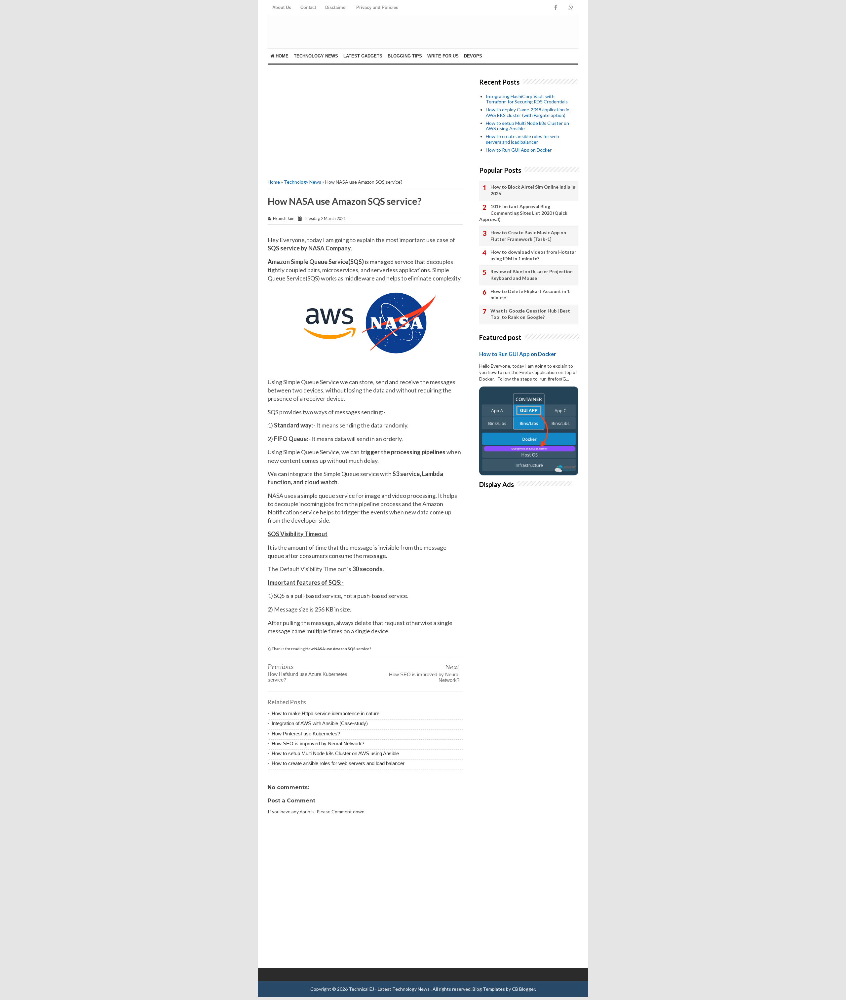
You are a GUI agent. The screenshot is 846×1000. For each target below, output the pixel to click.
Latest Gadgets (362, 56)
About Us (281, 7)
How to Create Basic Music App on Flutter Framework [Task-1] (528, 236)
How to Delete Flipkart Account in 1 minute (530, 294)
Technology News (316, 56)
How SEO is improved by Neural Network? (424, 677)
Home (281, 56)
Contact (308, 7)
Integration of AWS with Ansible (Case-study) (320, 723)
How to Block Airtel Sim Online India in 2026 (532, 190)
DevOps (473, 56)
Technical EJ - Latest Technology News (390, 989)
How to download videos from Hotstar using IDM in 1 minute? (533, 255)
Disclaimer (336, 7)
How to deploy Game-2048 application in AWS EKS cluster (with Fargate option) (527, 112)
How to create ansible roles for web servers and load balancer (338, 763)
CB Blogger (523, 989)
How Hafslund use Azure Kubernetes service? (307, 677)
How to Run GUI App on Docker (519, 150)
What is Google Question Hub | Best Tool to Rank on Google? (530, 314)
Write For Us (443, 56)
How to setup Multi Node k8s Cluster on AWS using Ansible (335, 753)
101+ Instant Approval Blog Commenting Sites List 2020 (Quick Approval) (523, 213)
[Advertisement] (365, 121)
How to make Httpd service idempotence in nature (325, 713)
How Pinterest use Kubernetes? (306, 733)
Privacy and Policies (377, 7)
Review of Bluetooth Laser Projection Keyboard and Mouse (531, 275)
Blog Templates (489, 989)
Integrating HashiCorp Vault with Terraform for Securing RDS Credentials (527, 99)
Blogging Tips (405, 56)
